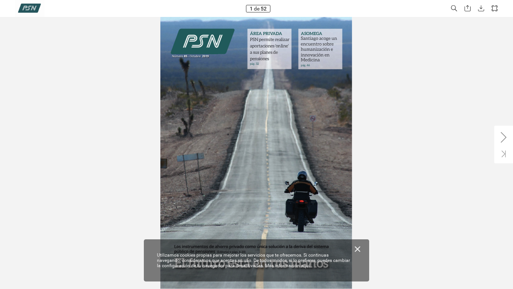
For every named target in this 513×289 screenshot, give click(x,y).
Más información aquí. (288, 265)
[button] (454, 8)
